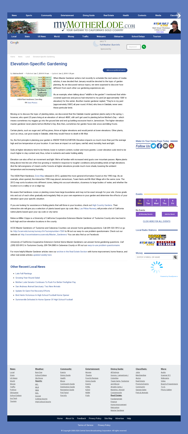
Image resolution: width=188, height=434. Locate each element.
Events (63, 372)
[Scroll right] (179, 15)
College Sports (41, 399)
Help (129, 418)
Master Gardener (117, 410)
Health (126, 15)
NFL (36, 384)
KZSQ (87, 390)
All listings (115, 372)
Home (60, 418)
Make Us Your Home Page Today (152, 141)
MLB (37, 387)
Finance (114, 402)
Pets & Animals (142, 393)
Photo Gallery (166, 390)
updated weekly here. (42, 255)
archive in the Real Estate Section (72, 251)
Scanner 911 (166, 375)
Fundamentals (116, 399)
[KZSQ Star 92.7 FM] (146, 242)
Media (158, 15)
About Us (70, 418)
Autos (138, 378)
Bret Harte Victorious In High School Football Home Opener (42, 295)
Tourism (157, 36)
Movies (88, 372)
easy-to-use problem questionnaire (103, 245)
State (27, 36)
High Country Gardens (102, 205)
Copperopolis (116, 393)
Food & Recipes (91, 378)
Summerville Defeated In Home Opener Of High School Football (44, 299)
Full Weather (105, 45)
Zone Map (39, 176)
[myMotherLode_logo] (94, 26)
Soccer (38, 396)
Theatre (88, 375)
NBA (37, 390)
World (57, 36)
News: (13, 369)
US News (42, 36)
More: (164, 369)
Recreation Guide (67, 390)
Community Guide (67, 384)
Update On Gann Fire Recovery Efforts (33, 291)
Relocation (115, 407)
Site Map (108, 418)
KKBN (87, 393)
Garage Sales (141, 390)
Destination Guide (67, 387)
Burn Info (116, 45)
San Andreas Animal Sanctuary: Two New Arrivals (38, 286)
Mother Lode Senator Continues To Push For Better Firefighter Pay (46, 282)
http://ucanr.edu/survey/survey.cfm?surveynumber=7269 (38, 231)
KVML (87, 387)
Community (46, 15)
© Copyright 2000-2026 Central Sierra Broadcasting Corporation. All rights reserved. (94, 431)
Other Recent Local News (27, 266)
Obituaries (118, 36)
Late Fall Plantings (24, 273)
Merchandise (141, 375)
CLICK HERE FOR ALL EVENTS (156, 221)
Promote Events (142, 384)
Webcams (101, 36)
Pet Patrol (64, 393)
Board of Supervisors (169, 384)
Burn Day (38, 372)
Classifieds (175, 15)
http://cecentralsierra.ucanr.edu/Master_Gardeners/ (44, 234)
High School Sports (43, 402)
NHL (37, 393)
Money (71, 36)
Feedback (81, 418)
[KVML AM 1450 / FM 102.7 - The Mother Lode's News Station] (157, 236)
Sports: (38, 381)
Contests (142, 15)
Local (14, 36)
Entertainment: (92, 369)
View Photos (32, 103)
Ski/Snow (39, 378)
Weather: (39, 369)
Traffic (85, 36)
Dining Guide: (117, 369)
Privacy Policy (95, 418)
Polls (87, 395)
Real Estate (109, 15)
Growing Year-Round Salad (28, 278)
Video (163, 381)
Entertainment (67, 15)
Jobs (138, 372)
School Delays (138, 36)
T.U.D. (163, 387)
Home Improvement (118, 405)
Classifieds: (141, 369)
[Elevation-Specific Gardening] (31, 96)
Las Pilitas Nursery (88, 208)
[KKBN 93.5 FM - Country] (166, 242)
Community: (66, 369)
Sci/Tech (13, 398)
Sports (29, 15)
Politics (13, 390)
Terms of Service (85, 425)
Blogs (62, 381)
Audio (163, 372)
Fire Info (63, 395)
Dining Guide (89, 15)
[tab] (140, 202)
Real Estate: (116, 395)
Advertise (119, 418)
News (14, 15)
